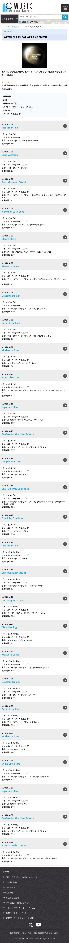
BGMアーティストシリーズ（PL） (20, 918)
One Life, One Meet (13, 518)
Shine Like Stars (11, 377)
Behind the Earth (12, 322)
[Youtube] (38, 925)
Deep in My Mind (11, 461)
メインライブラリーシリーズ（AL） (21, 907)
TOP (5, 26)
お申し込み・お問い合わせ (17, 902)
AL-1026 (8, 31)
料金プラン (10, 887)
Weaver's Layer (10, 266)
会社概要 (54, 933)
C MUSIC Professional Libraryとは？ (21, 877)
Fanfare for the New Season (18, 434)
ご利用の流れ (11, 882)
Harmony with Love (13, 211)
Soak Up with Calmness (15, 488)
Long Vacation (10, 154)
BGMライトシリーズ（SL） (17, 913)
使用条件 (9, 892)
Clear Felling (9, 238)
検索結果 (15, 26)
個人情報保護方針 (41, 933)
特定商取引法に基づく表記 (20, 933)
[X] (31, 925)
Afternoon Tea (10, 127)
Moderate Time (10, 350)
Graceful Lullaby (11, 295)
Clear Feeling (9, 627)
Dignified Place (10, 407)
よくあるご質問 (12, 897)
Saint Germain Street (14, 182)
